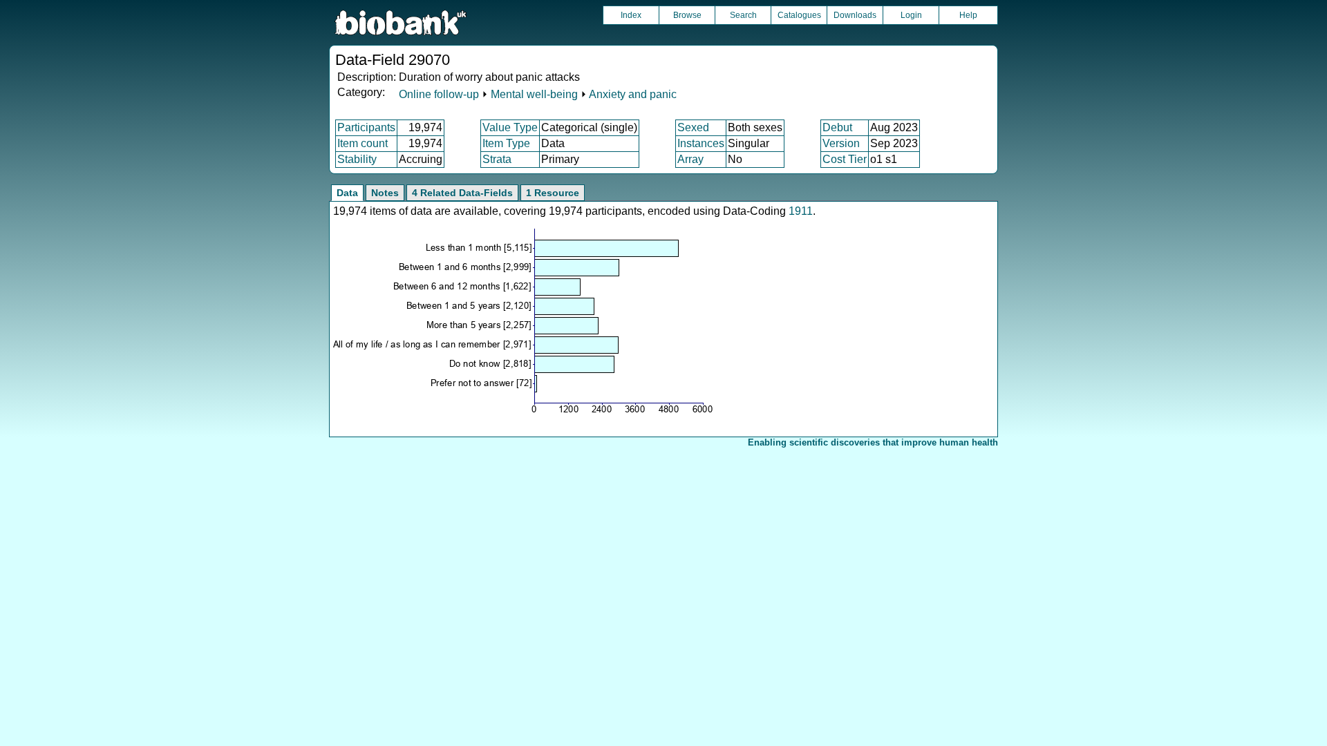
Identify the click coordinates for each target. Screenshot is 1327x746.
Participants (366, 127)
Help (968, 15)
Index (631, 15)
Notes (385, 192)
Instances (700, 143)
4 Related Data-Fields (462, 192)
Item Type (506, 143)
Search (743, 15)
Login (911, 15)
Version (841, 143)
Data (347, 192)
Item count (362, 143)
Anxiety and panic (633, 94)
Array (690, 159)
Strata (496, 159)
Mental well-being (534, 94)
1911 (801, 211)
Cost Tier (844, 159)
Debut (837, 127)
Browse (687, 15)
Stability (357, 159)
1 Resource (552, 192)
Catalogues (799, 15)
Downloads (855, 15)
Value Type (510, 127)
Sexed (693, 127)
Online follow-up (439, 94)
